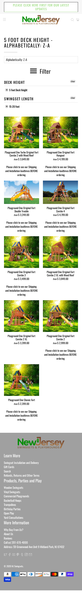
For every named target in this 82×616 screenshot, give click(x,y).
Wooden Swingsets (13, 487)
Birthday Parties (12, 509)
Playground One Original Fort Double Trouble (21, 209)
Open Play (9, 513)
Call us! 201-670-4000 (16, 542)
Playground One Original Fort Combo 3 (21, 273)
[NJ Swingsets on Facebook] (9, 555)
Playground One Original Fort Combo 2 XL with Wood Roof (60, 273)
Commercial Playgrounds (16, 496)
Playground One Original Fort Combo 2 (60, 337)
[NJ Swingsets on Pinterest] (17, 555)
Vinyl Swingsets (12, 492)
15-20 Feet (14, 106)
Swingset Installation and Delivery (21, 462)
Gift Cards (9, 467)
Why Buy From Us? (13, 530)
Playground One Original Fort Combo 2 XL (21, 337)
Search (7, 471)
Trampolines (10, 504)
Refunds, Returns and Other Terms (21, 475)
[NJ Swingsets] (41, 20)
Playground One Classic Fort (21, 400)
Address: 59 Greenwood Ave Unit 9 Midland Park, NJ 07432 (34, 547)
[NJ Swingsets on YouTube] (13, 555)
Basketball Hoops (12, 500)
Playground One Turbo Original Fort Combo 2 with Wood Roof (21, 153)
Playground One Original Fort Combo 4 (60, 209)
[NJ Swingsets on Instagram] (26, 555)
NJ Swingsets (17, 566)
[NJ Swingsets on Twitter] (5, 555)
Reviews (8, 538)
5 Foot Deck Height (18, 90)
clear (73, 81)
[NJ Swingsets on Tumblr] (22, 555)
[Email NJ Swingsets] (30, 555)
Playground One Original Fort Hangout (60, 153)
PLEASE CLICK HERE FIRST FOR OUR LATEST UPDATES (41, 7)
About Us (8, 534)
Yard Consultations (13, 517)
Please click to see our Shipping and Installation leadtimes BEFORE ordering (21, 171)
